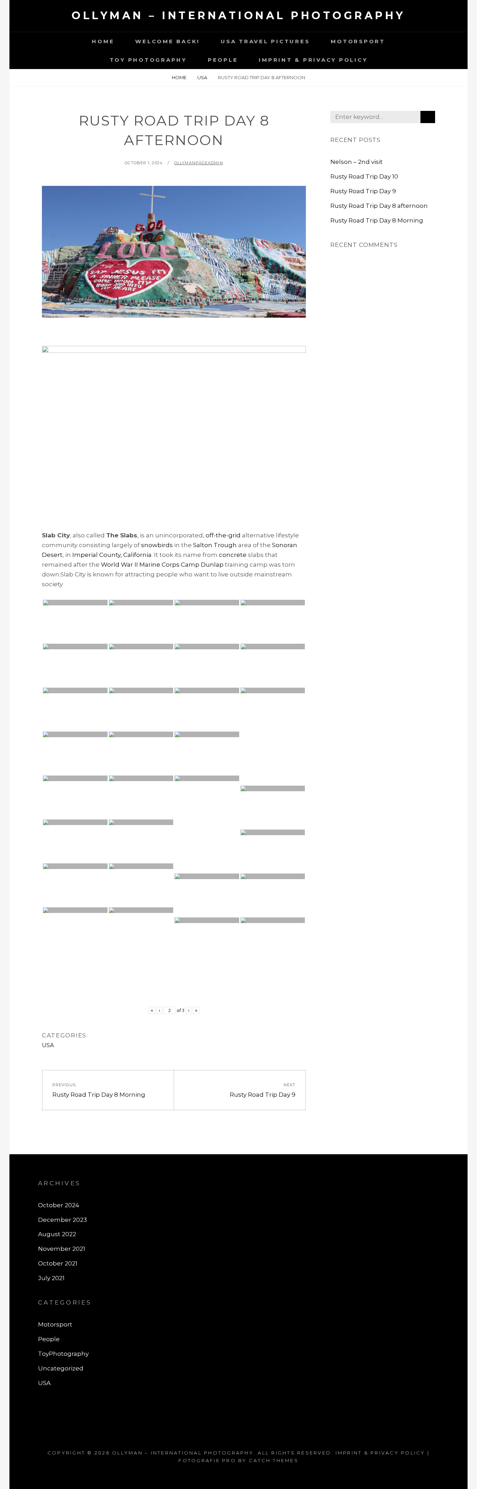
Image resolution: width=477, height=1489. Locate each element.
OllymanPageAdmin (198, 162)
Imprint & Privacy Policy (313, 59)
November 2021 (61, 1248)
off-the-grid (223, 535)
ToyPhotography (63, 1353)
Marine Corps (159, 564)
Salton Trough (215, 545)
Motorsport (55, 1324)
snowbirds (157, 545)
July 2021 (51, 1278)
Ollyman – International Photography (238, 15)
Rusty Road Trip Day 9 (363, 191)
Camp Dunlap (202, 564)
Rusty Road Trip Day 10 (364, 176)
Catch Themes (274, 1460)
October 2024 (58, 1205)
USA (202, 77)
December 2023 (62, 1219)
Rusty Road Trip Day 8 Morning (376, 220)
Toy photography (148, 59)
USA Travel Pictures (265, 41)
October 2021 (58, 1263)
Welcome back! (167, 41)
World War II (119, 564)
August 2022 (57, 1234)
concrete (233, 554)
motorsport (358, 41)
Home (103, 41)
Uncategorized (60, 1368)
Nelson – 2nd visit (356, 161)
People (223, 59)
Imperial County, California (112, 554)
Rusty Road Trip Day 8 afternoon (379, 205)
